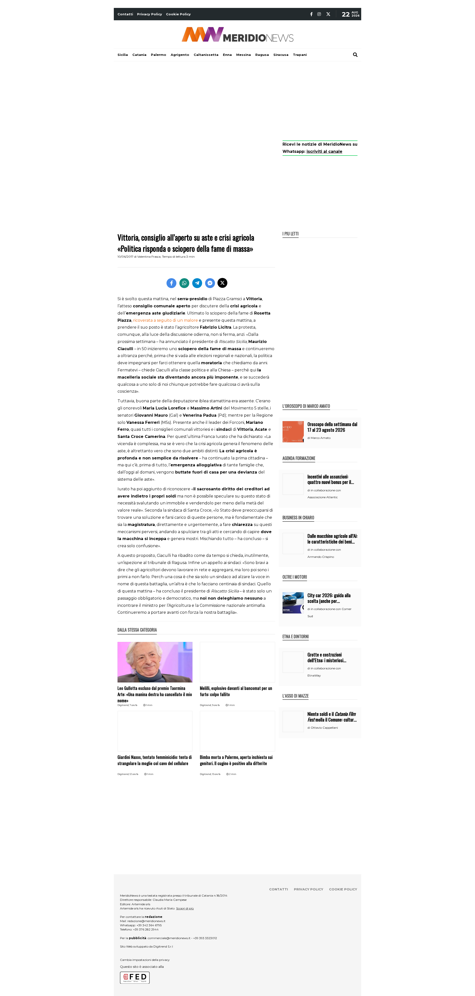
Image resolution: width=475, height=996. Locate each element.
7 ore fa (133, 705)
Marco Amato (321, 438)
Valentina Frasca (149, 256)
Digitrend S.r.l (163, 946)
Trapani (300, 55)
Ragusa (262, 55)
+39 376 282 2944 (146, 929)
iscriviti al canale (324, 151)
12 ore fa (134, 774)
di (309, 438)
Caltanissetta (206, 55)
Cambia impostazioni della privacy (145, 960)
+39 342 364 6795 (149, 925)
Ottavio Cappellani (324, 727)
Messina (243, 55)
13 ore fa (216, 774)
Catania (139, 55)
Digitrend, (124, 705)
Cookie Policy (178, 14)
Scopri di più (185, 908)
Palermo (158, 55)
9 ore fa (216, 705)
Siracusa (280, 55)
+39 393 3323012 (205, 938)
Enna (227, 55)
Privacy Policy (149, 14)
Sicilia (123, 55)
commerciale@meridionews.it (169, 938)
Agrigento (180, 55)
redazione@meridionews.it (146, 921)
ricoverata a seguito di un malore (165, 320)
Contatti (125, 14)
